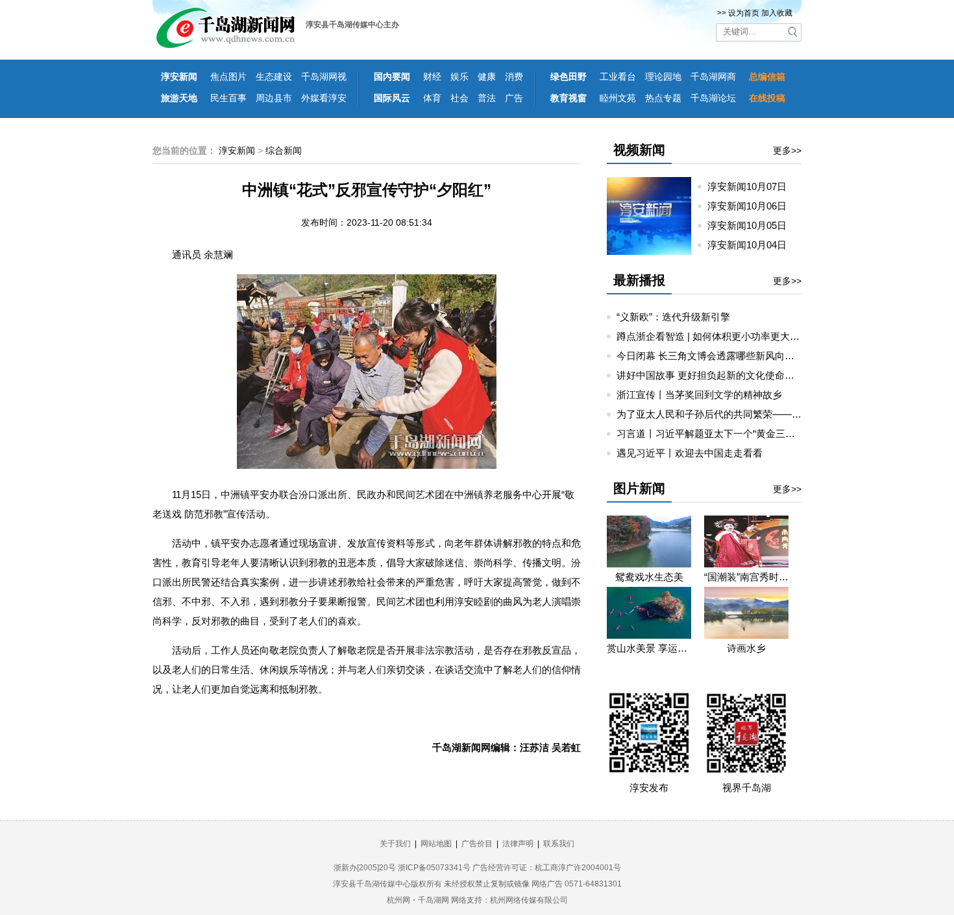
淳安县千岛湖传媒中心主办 (352, 24)
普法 (487, 98)
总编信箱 (767, 76)
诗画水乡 (746, 648)
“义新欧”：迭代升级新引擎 (673, 316)
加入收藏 (776, 13)
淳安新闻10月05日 (752, 225)
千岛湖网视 (324, 76)
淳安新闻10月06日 (752, 205)
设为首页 (743, 13)
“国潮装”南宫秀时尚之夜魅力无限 (746, 576)
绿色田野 (568, 76)
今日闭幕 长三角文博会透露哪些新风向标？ (710, 355)
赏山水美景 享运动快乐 (649, 648)
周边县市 (274, 98)
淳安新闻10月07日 (752, 186)
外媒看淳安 (324, 98)
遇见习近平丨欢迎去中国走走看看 (690, 452)
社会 (459, 98)
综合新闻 (283, 150)
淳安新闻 (179, 76)
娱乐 (459, 76)
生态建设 (274, 76)
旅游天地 (179, 98)
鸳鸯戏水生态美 (649, 576)
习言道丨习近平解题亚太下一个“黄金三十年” (712, 433)
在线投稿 (767, 98)
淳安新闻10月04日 (752, 244)
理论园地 (663, 76)
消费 (514, 76)
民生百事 (228, 98)
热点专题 (663, 98)
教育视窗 (568, 98)
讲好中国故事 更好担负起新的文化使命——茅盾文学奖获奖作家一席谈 (769, 375)
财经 (432, 76)
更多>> (787, 150)
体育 (432, 98)
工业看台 (618, 76)
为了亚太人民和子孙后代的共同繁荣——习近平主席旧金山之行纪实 (763, 414)
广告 (514, 98)
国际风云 (392, 98)
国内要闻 (392, 76)
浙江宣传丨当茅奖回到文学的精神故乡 (699, 394)
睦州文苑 (618, 98)
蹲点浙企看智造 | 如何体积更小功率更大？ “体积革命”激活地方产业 (761, 336)
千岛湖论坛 (713, 98)
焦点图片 (228, 76)
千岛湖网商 (713, 76)
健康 (487, 76)
